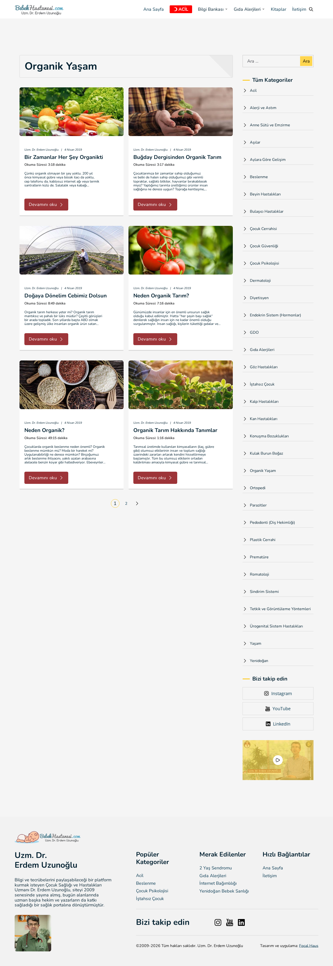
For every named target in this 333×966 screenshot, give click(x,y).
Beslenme (146, 883)
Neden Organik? (44, 430)
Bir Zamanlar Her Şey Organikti (63, 157)
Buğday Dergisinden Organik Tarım (177, 157)
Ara (306, 61)
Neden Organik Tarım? (161, 295)
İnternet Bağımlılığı (218, 883)
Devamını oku (43, 204)
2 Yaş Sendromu (215, 868)
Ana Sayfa (153, 9)
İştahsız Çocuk (150, 898)
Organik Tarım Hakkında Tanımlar (175, 430)
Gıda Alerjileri (212, 875)
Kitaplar (278, 9)
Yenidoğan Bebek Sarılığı (224, 891)
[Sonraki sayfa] (137, 503)
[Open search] (311, 9)
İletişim (299, 9)
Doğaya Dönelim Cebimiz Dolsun (65, 295)
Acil (139, 875)
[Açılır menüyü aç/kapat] (175, 9)
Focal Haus (308, 946)
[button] (278, 760)
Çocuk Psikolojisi (152, 890)
